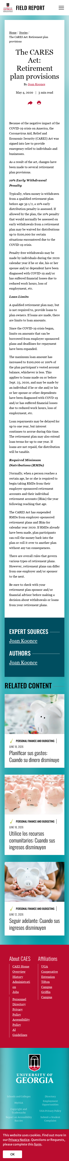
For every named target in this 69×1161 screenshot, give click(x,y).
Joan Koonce (36, 84)
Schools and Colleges (18, 1096)
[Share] (30, 103)
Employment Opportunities (50, 1103)
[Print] (38, 103)
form (37, 1144)
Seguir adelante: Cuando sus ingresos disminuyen (34, 924)
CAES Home (20, 966)
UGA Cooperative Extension (49, 971)
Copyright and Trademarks (19, 1111)
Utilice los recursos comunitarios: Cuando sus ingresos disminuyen (32, 840)
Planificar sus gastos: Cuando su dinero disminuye (34, 756)
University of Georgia (34, 1068)
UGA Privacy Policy (50, 1110)
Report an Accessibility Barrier (19, 1119)
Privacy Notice (19, 1140)
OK (12, 1154)
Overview (18, 971)
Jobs (15, 992)
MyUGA (18, 1102)
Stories (23, 32)
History (17, 976)
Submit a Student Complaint (50, 1119)
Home (12, 32)
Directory (50, 1096)
